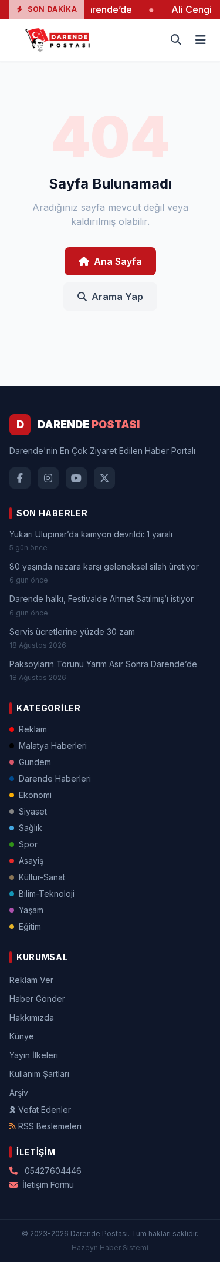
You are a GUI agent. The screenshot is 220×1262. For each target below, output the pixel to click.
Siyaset (33, 811)
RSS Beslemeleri (50, 1126)
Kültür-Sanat (42, 877)
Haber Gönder (37, 999)
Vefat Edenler (44, 1110)
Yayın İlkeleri (33, 1055)
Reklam (33, 729)
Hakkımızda (31, 1017)
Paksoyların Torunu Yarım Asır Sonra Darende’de (103, 664)
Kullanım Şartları (39, 1074)
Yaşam (31, 910)
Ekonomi (35, 795)
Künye (21, 1036)
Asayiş (31, 861)
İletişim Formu (48, 1185)
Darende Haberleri (55, 778)
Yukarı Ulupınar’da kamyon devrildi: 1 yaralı (90, 534)
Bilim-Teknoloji (47, 893)
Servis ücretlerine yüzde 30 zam (72, 632)
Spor (28, 844)
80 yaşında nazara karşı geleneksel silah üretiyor (104, 566)
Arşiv (18, 1093)
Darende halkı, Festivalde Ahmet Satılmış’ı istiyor (101, 599)
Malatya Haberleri (53, 746)
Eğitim (30, 926)
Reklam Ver (31, 980)
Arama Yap (117, 296)
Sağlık (30, 828)
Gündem (35, 762)
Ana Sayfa (118, 261)
